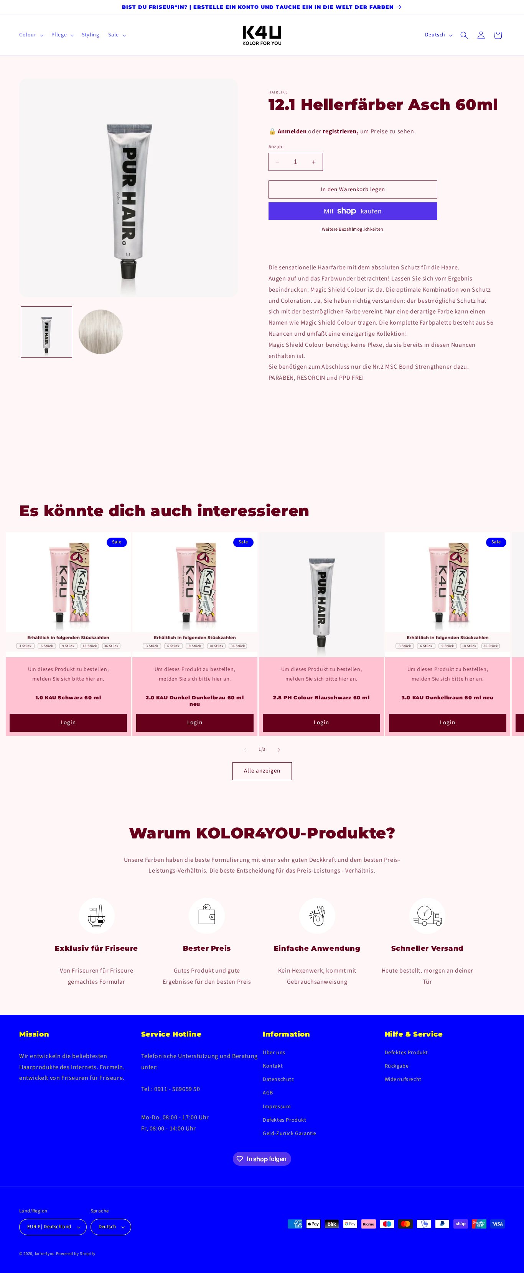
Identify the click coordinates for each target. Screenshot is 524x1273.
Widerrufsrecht (403, 1079)
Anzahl (276, 146)
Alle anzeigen (262, 771)
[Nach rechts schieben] (278, 749)
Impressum (277, 1107)
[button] (31, 35)
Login (68, 723)
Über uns (274, 1052)
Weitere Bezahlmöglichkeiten (353, 229)
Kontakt (273, 1066)
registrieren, (341, 131)
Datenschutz (278, 1079)
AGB (268, 1093)
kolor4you (45, 1254)
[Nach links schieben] (245, 749)
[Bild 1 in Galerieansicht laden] (46, 332)
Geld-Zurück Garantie (289, 1133)
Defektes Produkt (284, 1120)
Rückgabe (397, 1066)
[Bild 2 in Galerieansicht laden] (101, 332)
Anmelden (292, 131)
